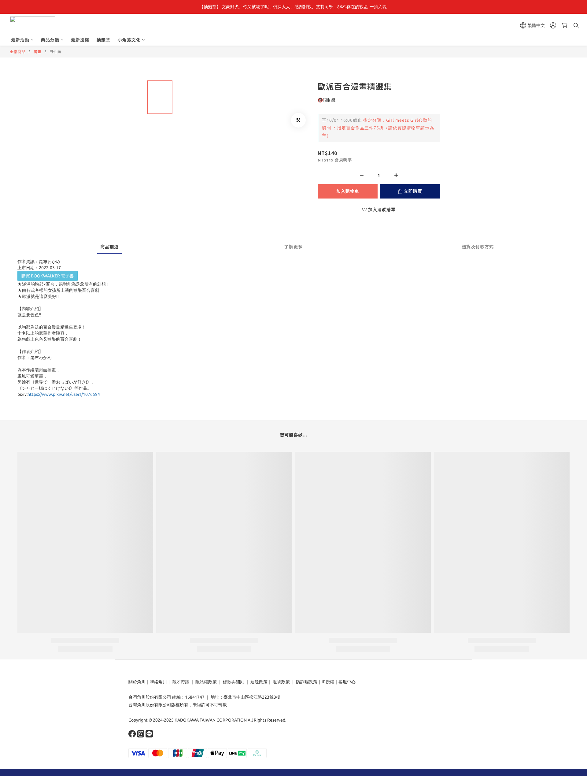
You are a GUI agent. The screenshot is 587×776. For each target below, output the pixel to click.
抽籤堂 (103, 39)
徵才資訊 (180, 681)
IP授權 (328, 681)
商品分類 (50, 39)
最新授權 (80, 39)
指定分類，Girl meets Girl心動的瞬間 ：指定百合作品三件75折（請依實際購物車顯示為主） (378, 128)
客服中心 (347, 681)
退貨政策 (281, 681)
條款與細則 (233, 681)
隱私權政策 (206, 681)
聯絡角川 (158, 681)
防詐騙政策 (306, 681)
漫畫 (38, 52)
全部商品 (18, 52)
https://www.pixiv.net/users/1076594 (64, 394)
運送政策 (259, 681)
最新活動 (20, 39)
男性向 (55, 52)
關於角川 (137, 681)
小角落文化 (129, 39)
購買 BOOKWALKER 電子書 (47, 275)
